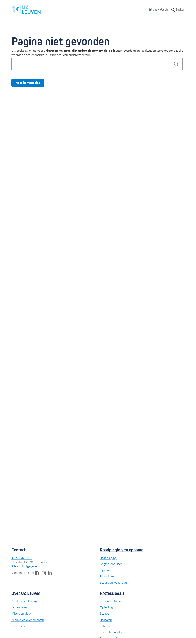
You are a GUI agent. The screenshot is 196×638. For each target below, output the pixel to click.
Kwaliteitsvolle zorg (24, 601)
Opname (105, 570)
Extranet (105, 626)
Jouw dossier (161, 9)
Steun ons (18, 626)
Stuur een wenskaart (113, 582)
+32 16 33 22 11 (21, 557)
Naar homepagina (28, 82)
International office (112, 632)
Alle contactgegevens (25, 566)
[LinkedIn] (50, 572)
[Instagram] (43, 573)
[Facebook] (37, 572)
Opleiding (106, 607)
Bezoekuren (107, 576)
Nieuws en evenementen (27, 619)
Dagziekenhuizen (111, 564)
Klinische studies (111, 601)
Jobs (14, 632)
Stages (104, 613)
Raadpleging (108, 557)
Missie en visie (21, 613)
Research (106, 619)
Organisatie (19, 607)
